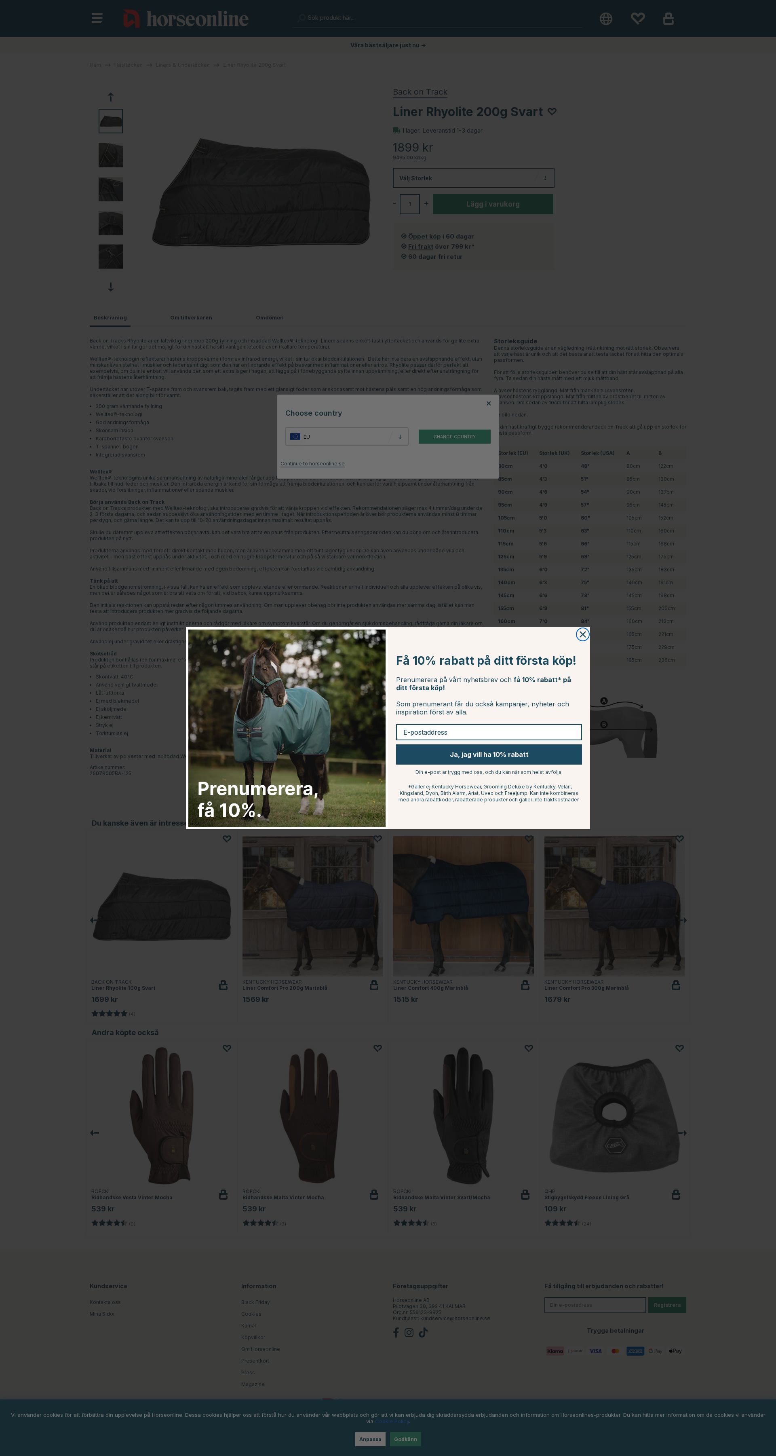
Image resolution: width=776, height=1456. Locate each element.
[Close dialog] (582, 634)
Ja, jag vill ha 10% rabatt (489, 754)
